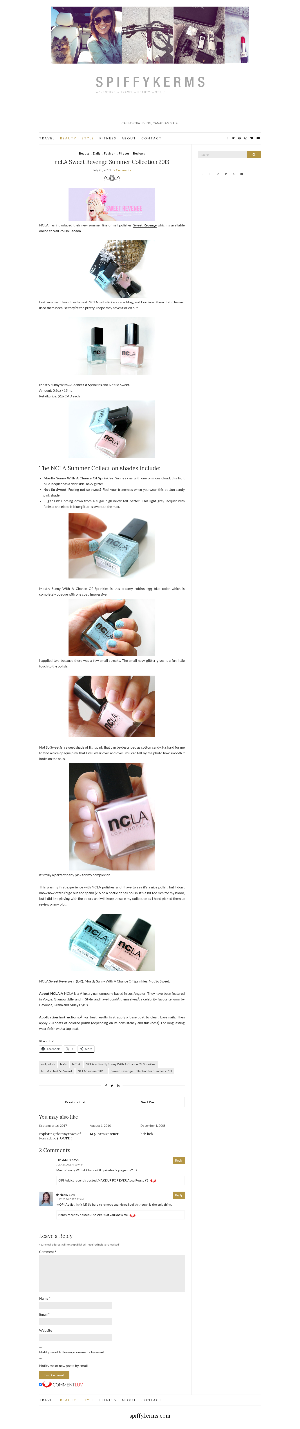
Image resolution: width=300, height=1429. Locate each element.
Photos (124, 153)
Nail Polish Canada (66, 231)
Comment (47, 1251)
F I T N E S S (107, 138)
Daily (96, 153)
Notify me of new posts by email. (63, 1365)
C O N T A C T (151, 138)
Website (45, 1330)
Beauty (84, 153)
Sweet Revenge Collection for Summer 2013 (141, 1071)
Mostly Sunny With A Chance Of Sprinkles (70, 385)
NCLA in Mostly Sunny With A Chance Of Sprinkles (120, 1064)
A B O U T (129, 138)
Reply (179, 1160)
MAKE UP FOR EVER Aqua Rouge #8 (123, 1180)
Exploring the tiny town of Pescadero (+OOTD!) (60, 1136)
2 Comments (122, 170)
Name (45, 1298)
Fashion (109, 153)
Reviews (139, 153)
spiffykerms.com (150, 1415)
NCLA (76, 1064)
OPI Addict (63, 1160)
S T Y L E (88, 138)
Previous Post (75, 1102)
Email (44, 1314)
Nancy (64, 1194)
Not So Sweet (119, 385)
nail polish (48, 1064)
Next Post (148, 1102)
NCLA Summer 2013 (91, 1071)
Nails (63, 1064)
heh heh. (147, 1134)
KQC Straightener (104, 1134)
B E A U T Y (68, 138)
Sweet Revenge (145, 225)
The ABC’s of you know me (109, 1215)
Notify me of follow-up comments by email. (71, 1352)
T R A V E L (46, 138)
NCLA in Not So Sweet (56, 1071)
